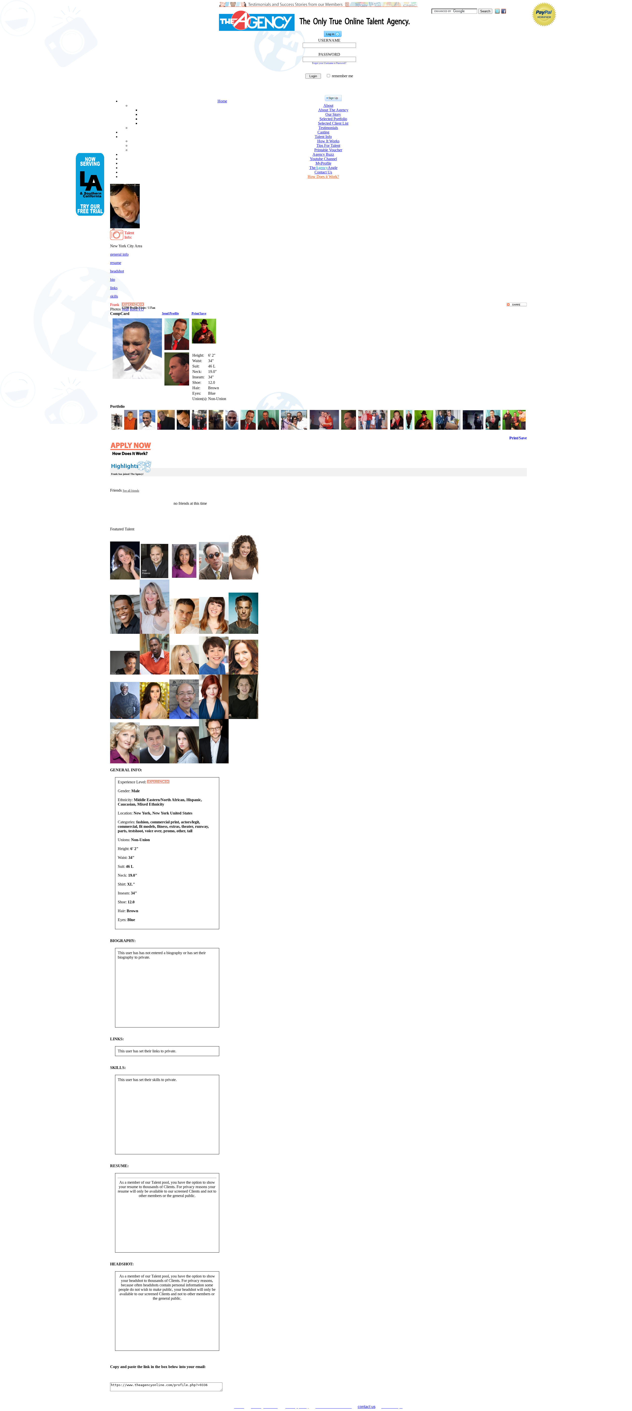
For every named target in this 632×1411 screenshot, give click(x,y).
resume (115, 263)
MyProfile (323, 163)
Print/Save (199, 313)
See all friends (131, 490)
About (328, 105)
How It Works (328, 141)
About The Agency (333, 110)
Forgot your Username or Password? (329, 63)
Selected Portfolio (333, 119)
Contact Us (323, 172)
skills (114, 296)
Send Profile (170, 313)
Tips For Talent (328, 145)
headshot (117, 271)
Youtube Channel (323, 159)
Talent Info (323, 137)
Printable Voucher (328, 150)
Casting (323, 132)
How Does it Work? (323, 176)
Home (222, 101)
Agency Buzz (323, 154)
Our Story (333, 114)
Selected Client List (333, 123)
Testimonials (328, 128)
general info (119, 254)
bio (112, 279)
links (114, 288)
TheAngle (323, 168)
